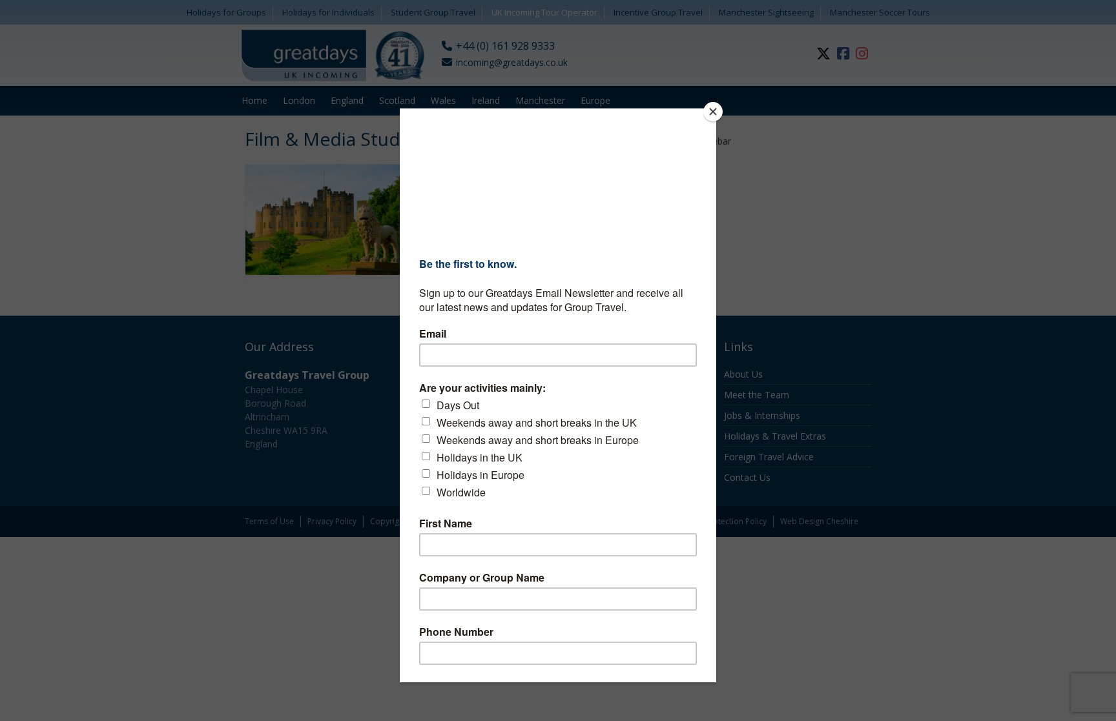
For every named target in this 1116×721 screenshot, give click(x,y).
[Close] (713, 111)
